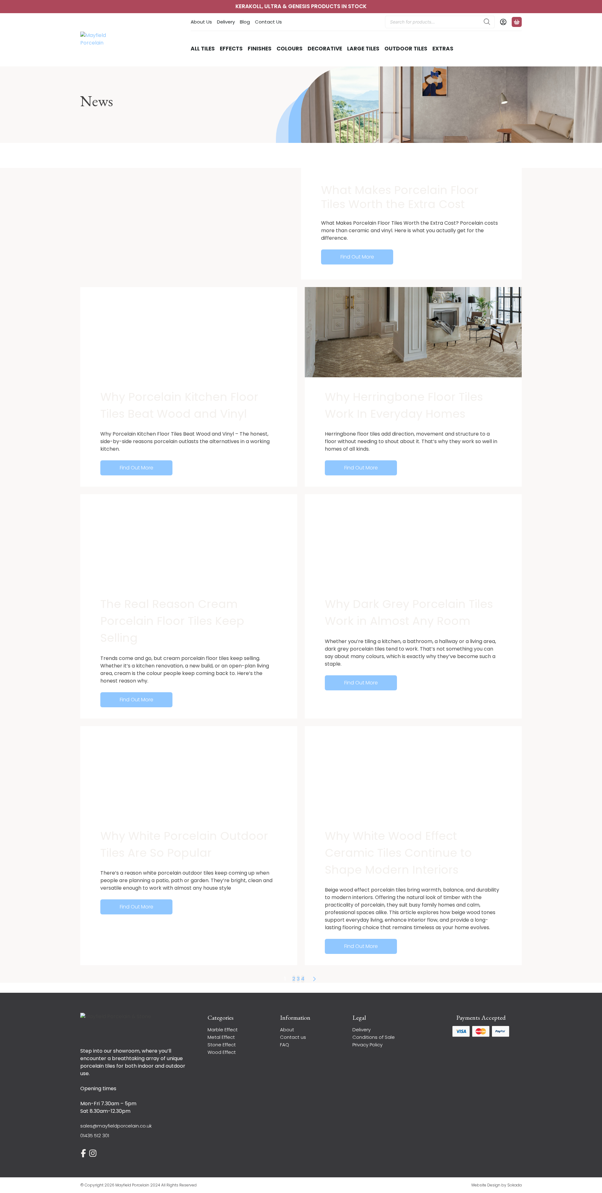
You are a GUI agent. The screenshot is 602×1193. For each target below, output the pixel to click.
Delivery (226, 21)
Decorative (325, 48)
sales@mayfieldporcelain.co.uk (116, 1125)
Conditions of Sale (373, 1037)
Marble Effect (223, 1029)
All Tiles (203, 48)
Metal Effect (221, 1037)
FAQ (284, 1044)
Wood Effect (222, 1052)
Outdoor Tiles (405, 48)
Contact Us (268, 21)
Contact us (293, 1037)
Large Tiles (363, 48)
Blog (245, 21)
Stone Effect (222, 1044)
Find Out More (357, 256)
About (287, 1029)
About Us (201, 21)
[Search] (487, 22)
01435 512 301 (94, 1135)
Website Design (485, 1185)
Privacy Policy (367, 1044)
